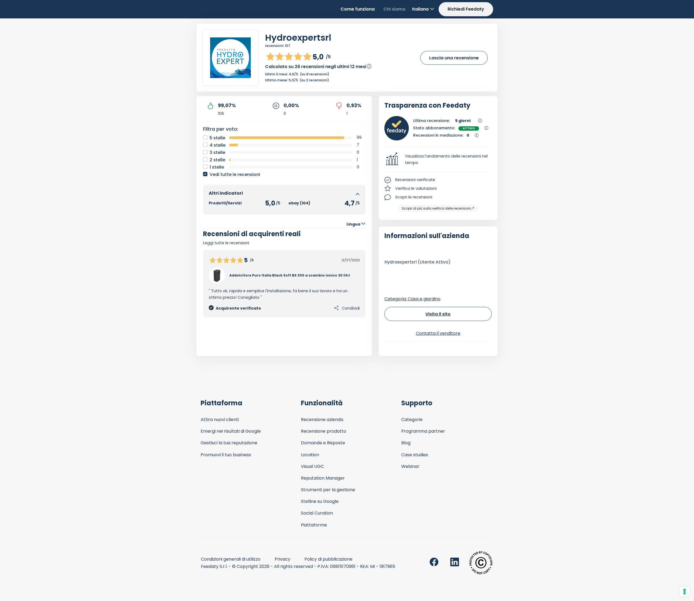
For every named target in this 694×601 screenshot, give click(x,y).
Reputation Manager (323, 478)
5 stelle (217, 138)
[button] (438, 160)
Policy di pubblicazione (328, 559)
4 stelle (218, 145)
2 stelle (217, 160)
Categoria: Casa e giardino (412, 299)
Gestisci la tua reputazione (229, 443)
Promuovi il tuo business (226, 455)
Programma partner (423, 431)
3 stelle (217, 152)
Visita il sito (438, 314)
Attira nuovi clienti (220, 419)
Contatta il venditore (438, 333)
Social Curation (317, 513)
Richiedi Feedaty (466, 9)
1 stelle (217, 167)
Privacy (282, 559)
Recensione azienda (322, 419)
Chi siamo (394, 9)
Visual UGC (312, 466)
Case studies (414, 455)
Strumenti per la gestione (328, 490)
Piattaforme (314, 525)
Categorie (412, 419)
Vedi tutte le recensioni (235, 174)
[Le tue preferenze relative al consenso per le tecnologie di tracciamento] (684, 591)
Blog (405, 443)
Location (310, 455)
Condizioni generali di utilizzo (231, 559)
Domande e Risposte (323, 443)
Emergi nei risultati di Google (231, 431)
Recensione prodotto (323, 431)
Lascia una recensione (454, 58)
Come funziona (357, 9)
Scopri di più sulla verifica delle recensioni (436, 208)
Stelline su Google (320, 501)
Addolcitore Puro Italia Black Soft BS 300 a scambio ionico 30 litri (289, 275)
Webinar (410, 466)
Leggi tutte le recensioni (226, 243)
